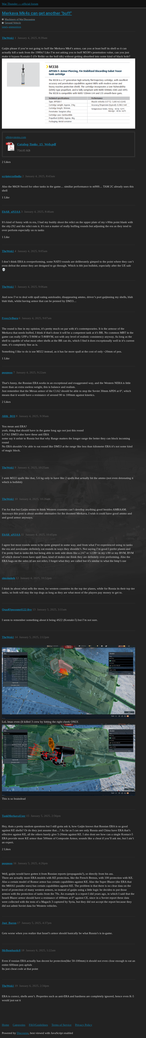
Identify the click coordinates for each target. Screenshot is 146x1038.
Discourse (23, 1033)
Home (5, 1024)
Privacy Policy (83, 1024)
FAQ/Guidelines (38, 1024)
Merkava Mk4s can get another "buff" (37, 13)
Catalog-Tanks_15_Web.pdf (36, 144)
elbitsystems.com (16, 137)
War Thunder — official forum (20, 3)
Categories (19, 1024)
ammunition (15, 26)
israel (4, 26)
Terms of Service (61, 1024)
